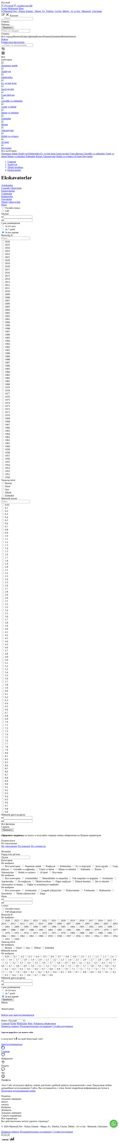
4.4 (6, 641)
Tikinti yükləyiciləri (10, 202)
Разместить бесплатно (12, 42)
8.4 (6, 765)
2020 (7, 260)
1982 (7, 378)
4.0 (6, 629)
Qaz (7, 489)
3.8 (6, 622)
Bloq (21, 8)
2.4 (6, 579)
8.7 (6, 774)
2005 (7, 306)
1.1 (6, 539)
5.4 (6, 672)
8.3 (6, 762)
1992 (7, 347)
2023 (7, 251)
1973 (7, 406)
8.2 (6, 759)
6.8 (6, 715)
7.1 (6, 725)
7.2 (6, 728)
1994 (7, 341)
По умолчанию (9, 846)
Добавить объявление (44, 1023)
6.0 (6, 691)
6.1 (6, 694)
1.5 (6, 551)
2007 (7, 300)
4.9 (6, 656)
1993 (7, 344)
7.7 (6, 743)
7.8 (6, 746)
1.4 (6, 548)
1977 (7, 393)
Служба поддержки (62, 1026)
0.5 (6, 520)
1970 (7, 415)
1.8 (6, 560)
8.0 (6, 753)
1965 (7, 430)
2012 (7, 285)
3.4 (6, 610)
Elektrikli (9, 495)
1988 (7, 359)
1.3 (6, 545)
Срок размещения (10, 987)
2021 (7, 257)
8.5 (6, 768)
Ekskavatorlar (8, 191)
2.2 (6, 573)
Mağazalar (13, 8)
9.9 (6, 812)
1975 (7, 399)
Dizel (7, 486)
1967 (7, 424)
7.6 (6, 740)
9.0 (6, 784)
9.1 (6, 787)
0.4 (6, 517)
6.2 (6, 697)
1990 (7, 353)
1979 (7, 387)
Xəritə (4, 8)
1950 (7, 477)
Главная (5, 1023)
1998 (7, 328)
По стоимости (38, 846)
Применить (7, 27)
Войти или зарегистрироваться (17, 1015)
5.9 (6, 688)
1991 (7, 350)
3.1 (6, 601)
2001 (7, 319)
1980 (7, 384)
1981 (7, 381)
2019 (7, 263)
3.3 (6, 607)
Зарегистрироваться (11, 1044)
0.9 (6, 532)
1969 (7, 418)
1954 (7, 465)
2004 (7, 310)
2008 (7, 297)
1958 (7, 452)
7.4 (6, 734)
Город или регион (10, 854)
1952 (7, 471)
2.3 (6, 576)
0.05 (7, 504)
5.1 (6, 663)
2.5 (6, 582)
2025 (7, 244)
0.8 (6, 529)
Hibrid (8, 492)
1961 (7, 443)
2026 (7, 241)
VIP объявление (13, 911)
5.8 (6, 684)
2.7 (6, 588)
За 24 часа (10, 226)
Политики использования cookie (18, 1090)
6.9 (6, 719)
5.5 (6, 675)
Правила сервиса (10, 1026)
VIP (7, 211)
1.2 (6, 542)
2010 (7, 291)
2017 (7, 269)
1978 (7, 390)
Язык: (4, 1020)
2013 (7, 282)
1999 (7, 325)
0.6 (6, 523)
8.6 (6, 771)
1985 (7, 368)
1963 (7, 437)
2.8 (6, 591)
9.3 (6, 793)
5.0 (6, 660)
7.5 (6, 737)
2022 (7, 254)
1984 (7, 372)
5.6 (6, 678)
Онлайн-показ (12, 208)
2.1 (6, 570)
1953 (7, 468)
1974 (7, 403)
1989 (7, 356)
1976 (7, 396)
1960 (7, 446)
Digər (4, 205)
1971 (7, 412)
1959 (7, 449)
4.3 (6, 638)
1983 (7, 375)
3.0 (6, 598)
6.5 (6, 706)
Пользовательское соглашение (36, 1026)
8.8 (6, 777)
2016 (7, 272)
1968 (7, 421)
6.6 (6, 709)
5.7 (6, 681)
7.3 (6, 731)
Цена (4, 896)
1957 (7, 455)
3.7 (6, 619)
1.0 (6, 536)
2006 (7, 303)
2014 (7, 278)
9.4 (6, 796)
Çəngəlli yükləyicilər (11, 188)
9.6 (6, 802)
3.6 (6, 616)
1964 (7, 434)
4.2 (6, 635)
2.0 (6, 567)
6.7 (6, 712)
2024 (7, 247)
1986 (7, 365)
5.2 (6, 666)
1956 (7, 458)
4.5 (6, 644)
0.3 (6, 514)
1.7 (6, 557)
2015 (7, 275)
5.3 (6, 669)
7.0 (6, 722)
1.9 (6, 563)
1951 (7, 474)
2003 (7, 313)
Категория (6, 860)
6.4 (6, 703)
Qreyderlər (6, 199)
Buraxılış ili (7, 914)
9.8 (6, 808)
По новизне (24, 846)
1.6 (6, 554)
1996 (7, 334)
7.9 (6, 750)
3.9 (6, 625)
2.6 (6, 585)
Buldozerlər (7, 196)
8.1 (6, 756)
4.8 (6, 653)
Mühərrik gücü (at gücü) (13, 978)
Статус (5, 905)
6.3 (6, 700)
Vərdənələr (6, 193)
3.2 (6, 604)
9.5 (6, 799)
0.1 (6, 508)
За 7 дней (10, 229)
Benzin (8, 483)
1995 (7, 337)
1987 (7, 362)
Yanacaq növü (8, 942)
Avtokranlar (7, 185)
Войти (4, 39)
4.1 (6, 632)
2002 (7, 316)
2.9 (6, 594)
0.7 (6, 526)
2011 (7, 288)
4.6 (6, 647)
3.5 (6, 613)
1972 (7, 409)
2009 (7, 294)
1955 (7, 462)
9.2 (6, 790)
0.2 (6, 511)
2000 (7, 322)
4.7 (6, 650)
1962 (7, 440)
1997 (7, 331)
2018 (7, 266)
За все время (11, 232)
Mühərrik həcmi (9, 950)
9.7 (6, 805)
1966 (7, 427)
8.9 (6, 781)
